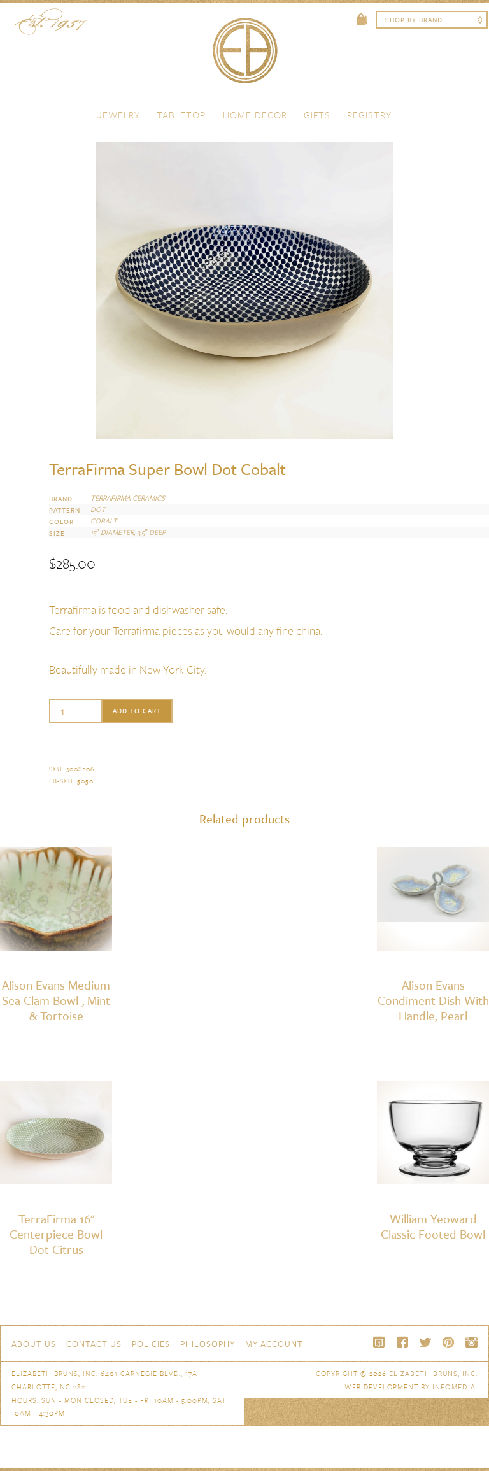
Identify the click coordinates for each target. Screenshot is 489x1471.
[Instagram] (471, 1342)
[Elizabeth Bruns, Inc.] (244, 57)
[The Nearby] (379, 1342)
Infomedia (454, 1386)
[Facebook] (402, 1342)
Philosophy (207, 1343)
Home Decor (255, 115)
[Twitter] (425, 1342)
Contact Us (94, 1343)
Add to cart (137, 711)
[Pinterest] (448, 1342)
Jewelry (118, 115)
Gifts (317, 115)
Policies (151, 1343)
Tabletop (181, 115)
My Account (274, 1343)
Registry (369, 115)
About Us (33, 1343)
